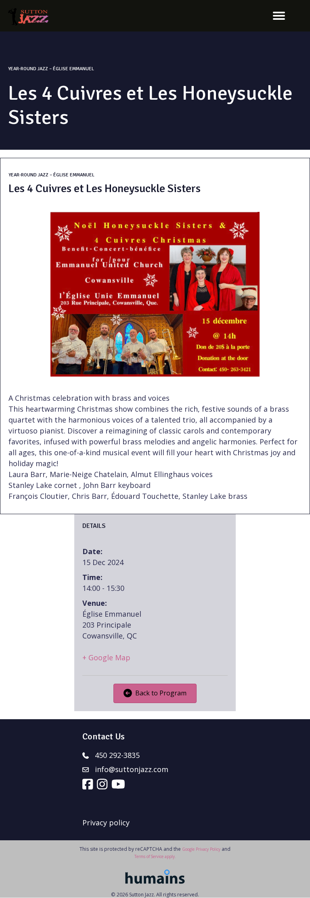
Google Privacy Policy (201, 849)
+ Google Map (106, 657)
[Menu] (279, 16)
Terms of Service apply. (155, 856)
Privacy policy (106, 822)
